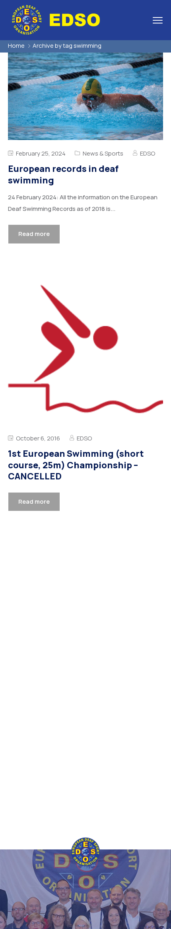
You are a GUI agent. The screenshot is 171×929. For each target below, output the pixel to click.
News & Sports (103, 153)
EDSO (147, 153)
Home (16, 45)
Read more (34, 234)
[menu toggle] (158, 20)
